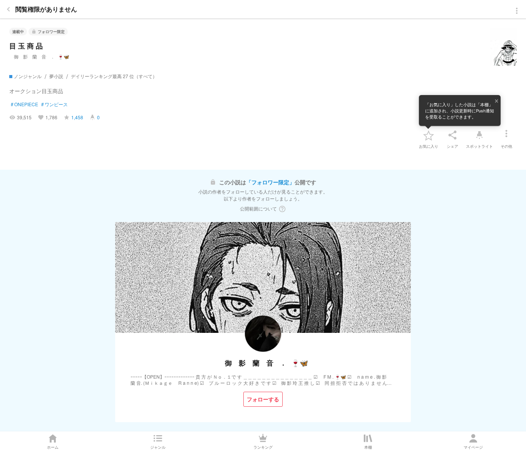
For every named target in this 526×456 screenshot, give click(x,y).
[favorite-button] (428, 135)
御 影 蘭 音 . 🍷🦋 (39, 56)
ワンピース (54, 104)
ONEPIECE (24, 104)
